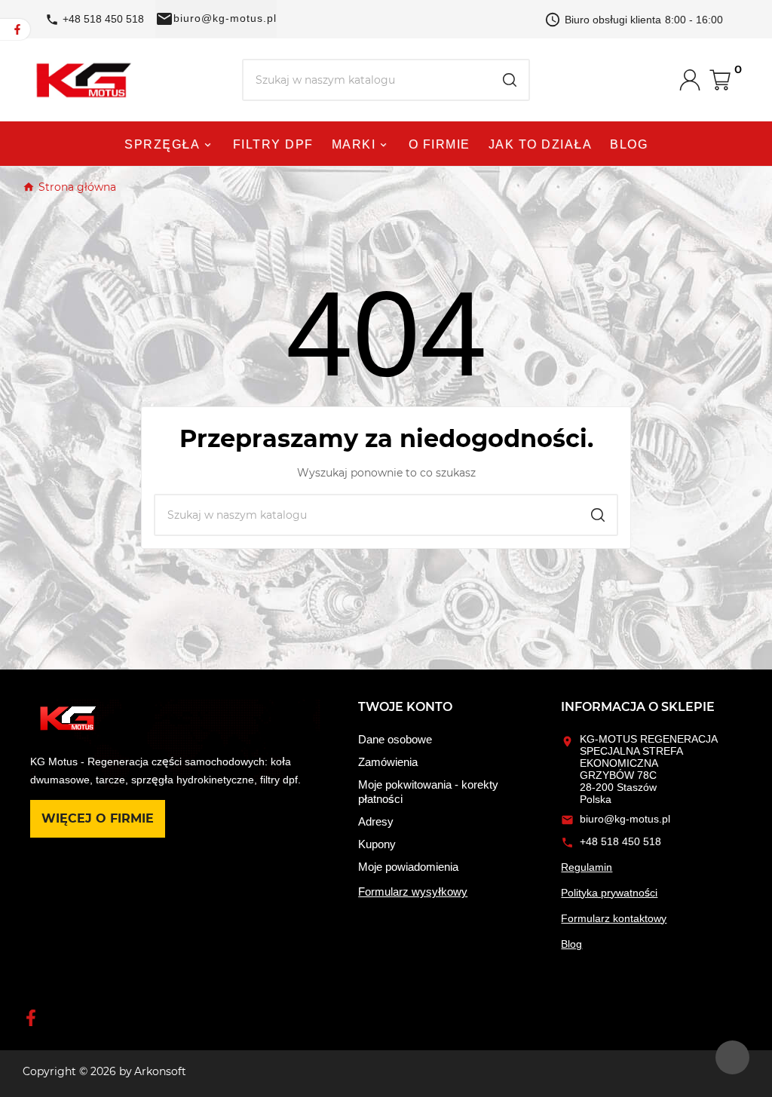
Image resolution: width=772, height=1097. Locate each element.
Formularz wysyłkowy (412, 891)
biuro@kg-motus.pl (225, 18)
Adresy (376, 821)
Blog (571, 944)
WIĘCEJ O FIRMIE (97, 818)
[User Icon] (694, 79)
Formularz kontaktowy (613, 918)
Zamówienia (388, 761)
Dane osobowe (395, 739)
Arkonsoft (160, 1071)
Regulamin (586, 867)
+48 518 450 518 (620, 841)
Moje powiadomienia (408, 866)
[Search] (509, 80)
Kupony (377, 844)
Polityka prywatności (609, 893)
